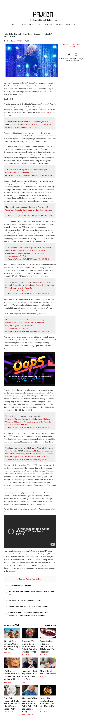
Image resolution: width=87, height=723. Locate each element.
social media (48, 24)
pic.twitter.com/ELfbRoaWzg (42, 124)
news (39, 24)
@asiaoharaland (16, 247)
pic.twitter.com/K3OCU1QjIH (16, 290)
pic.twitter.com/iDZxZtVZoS (16, 212)
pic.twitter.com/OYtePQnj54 (16, 424)
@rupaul (14, 250)
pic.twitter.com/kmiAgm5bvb (25, 172)
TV (19, 41)
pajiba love (59, 24)
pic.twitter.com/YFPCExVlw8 (16, 328)
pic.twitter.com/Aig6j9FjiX (15, 256)
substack (32, 24)
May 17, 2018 (32, 127)
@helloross (36, 250)
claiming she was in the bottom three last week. (23, 135)
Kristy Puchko (11, 41)
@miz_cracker (33, 210)
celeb (24, 24)
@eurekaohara (47, 450)
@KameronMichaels (13, 419)
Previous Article (25, 579)
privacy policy (76, 44)
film (13, 24)
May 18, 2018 (46, 175)
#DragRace (41, 121)
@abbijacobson (11, 253)
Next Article (36, 579)
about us (65, 44)
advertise (72, 46)
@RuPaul (12, 169)
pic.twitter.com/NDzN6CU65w (37, 456)
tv (18, 24)
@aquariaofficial (20, 210)
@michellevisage (24, 250)
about (68, 24)
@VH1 (25, 124)
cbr (74, 24)
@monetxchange (45, 210)
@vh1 (34, 253)
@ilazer (44, 250)
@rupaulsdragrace (24, 253)
